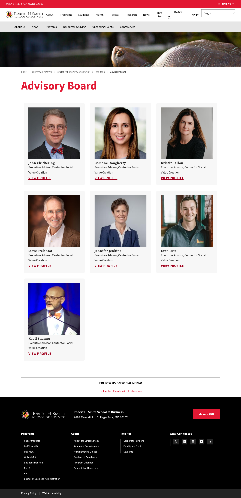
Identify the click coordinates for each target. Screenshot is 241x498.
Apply (195, 14)
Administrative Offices (85, 451)
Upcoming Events (103, 27)
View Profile (39, 178)
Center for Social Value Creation (73, 72)
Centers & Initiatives (42, 72)
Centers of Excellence (85, 457)
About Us (19, 27)
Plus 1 (27, 468)
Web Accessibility (51, 493)
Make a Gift (206, 414)
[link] (54, 144)
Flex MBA (29, 451)
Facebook (119, 391)
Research (131, 14)
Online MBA (30, 457)
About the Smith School (86, 440)
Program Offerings (84, 462)
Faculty (115, 14)
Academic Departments (86, 446)
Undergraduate (32, 440)
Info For (159, 14)
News (146, 14)
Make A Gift (228, 3)
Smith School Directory (86, 468)
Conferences (127, 27)
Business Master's (33, 462)
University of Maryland (24, 3)
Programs (66, 14)
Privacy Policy (29, 493)
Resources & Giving (74, 27)
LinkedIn (105, 391)
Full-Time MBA (31, 446)
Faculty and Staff (132, 446)
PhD (26, 473)
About (49, 14)
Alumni (100, 14)
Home (23, 72)
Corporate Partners (133, 440)
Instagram (135, 391)
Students (83, 14)
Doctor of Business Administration (42, 478)
